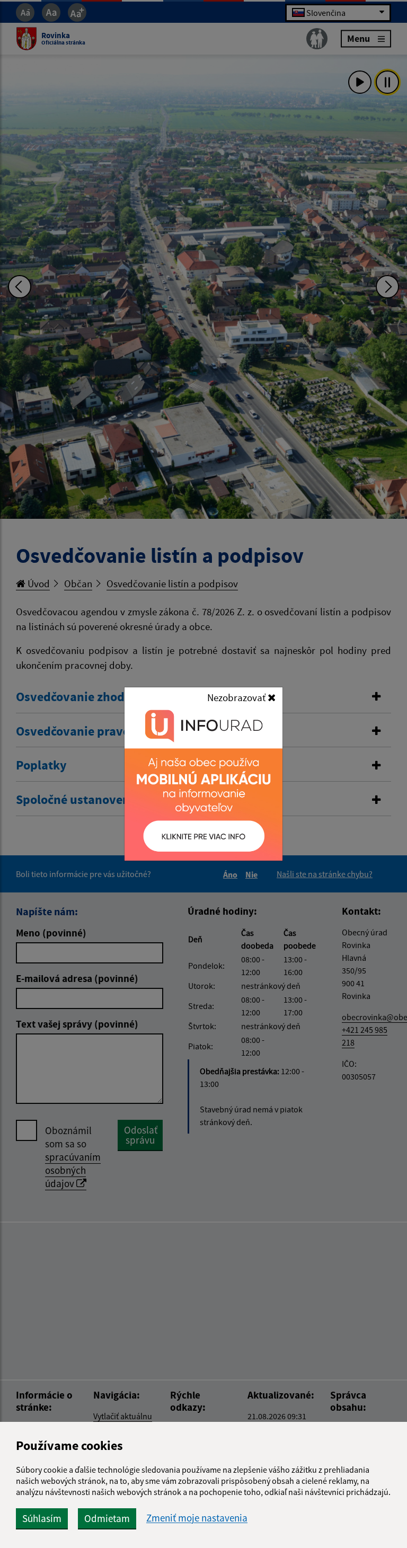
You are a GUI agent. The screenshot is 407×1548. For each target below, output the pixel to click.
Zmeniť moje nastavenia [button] (196, 1518)
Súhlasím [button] (41, 1518)
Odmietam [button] (107, 1518)
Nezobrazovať (237, 697)
